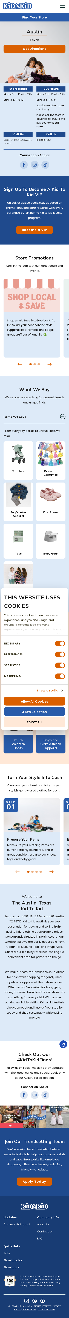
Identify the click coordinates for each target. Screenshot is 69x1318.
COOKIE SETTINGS (46, 1309)
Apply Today (34, 1181)
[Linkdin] (34, 1301)
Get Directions (34, 48)
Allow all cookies (34, 701)
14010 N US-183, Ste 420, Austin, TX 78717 (17, 142)
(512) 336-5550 (43, 140)
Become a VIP (34, 230)
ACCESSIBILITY (29, 1309)
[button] (62, 6)
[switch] (60, 654)
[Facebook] (42, 1301)
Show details (47, 690)
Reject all (34, 722)
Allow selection (34, 711)
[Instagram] (26, 1301)
